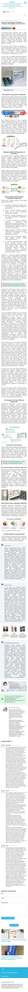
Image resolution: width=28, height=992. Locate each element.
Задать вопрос (5, 976)
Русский (7, 11)
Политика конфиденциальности (9, 972)
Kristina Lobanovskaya (14, 707)
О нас (2, 969)
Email (3, 898)
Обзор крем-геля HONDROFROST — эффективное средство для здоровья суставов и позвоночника (11, 958)
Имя (2, 893)
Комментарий (4, 902)
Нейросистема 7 (5, 395)
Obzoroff (12, 2)
